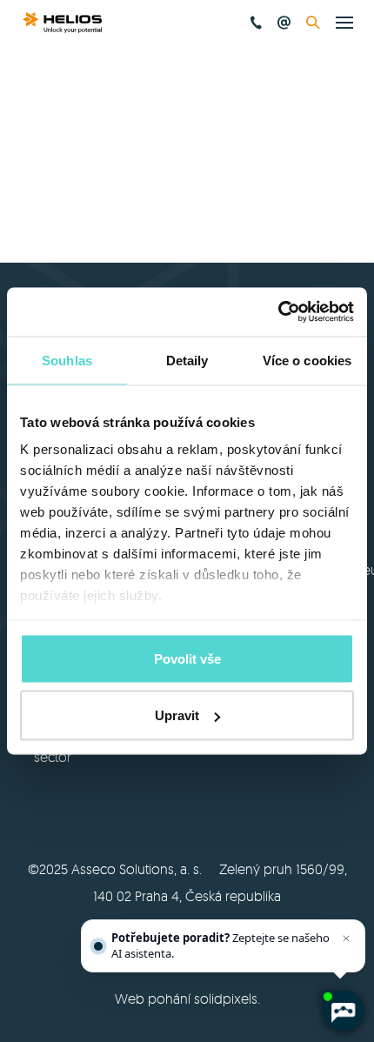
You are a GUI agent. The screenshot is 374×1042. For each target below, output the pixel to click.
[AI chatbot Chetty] (343, 1011)
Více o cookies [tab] (307, 359)
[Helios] (62, 22)
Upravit (177, 715)
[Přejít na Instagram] (256, 806)
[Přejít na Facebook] (118, 806)
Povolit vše (187, 658)
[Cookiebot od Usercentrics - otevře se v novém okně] (278, 312)
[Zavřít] (346, 938)
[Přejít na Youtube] (210, 806)
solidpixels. (227, 998)
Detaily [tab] (187, 359)
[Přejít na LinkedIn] (164, 806)
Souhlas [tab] (67, 359)
